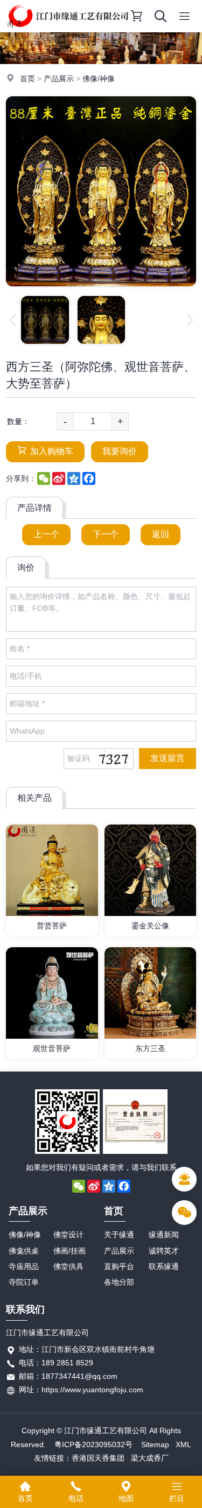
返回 (160, 534)
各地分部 (119, 1282)
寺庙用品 (24, 1266)
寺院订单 (24, 1282)
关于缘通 (119, 1234)
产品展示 (59, 78)
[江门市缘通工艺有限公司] (68, 29)
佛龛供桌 (24, 1250)
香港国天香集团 (98, 1458)
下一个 (106, 534)
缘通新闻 (164, 1234)
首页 (27, 78)
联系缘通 (164, 1266)
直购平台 (119, 1266)
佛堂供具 (68, 1266)
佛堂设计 (68, 1234)
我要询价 (119, 451)
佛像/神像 (98, 78)
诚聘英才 (164, 1250)
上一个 (46, 534)
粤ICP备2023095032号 (93, 1444)
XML (183, 1444)
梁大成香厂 (150, 1458)
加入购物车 (51, 451)
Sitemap (155, 1444)
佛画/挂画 (69, 1250)
